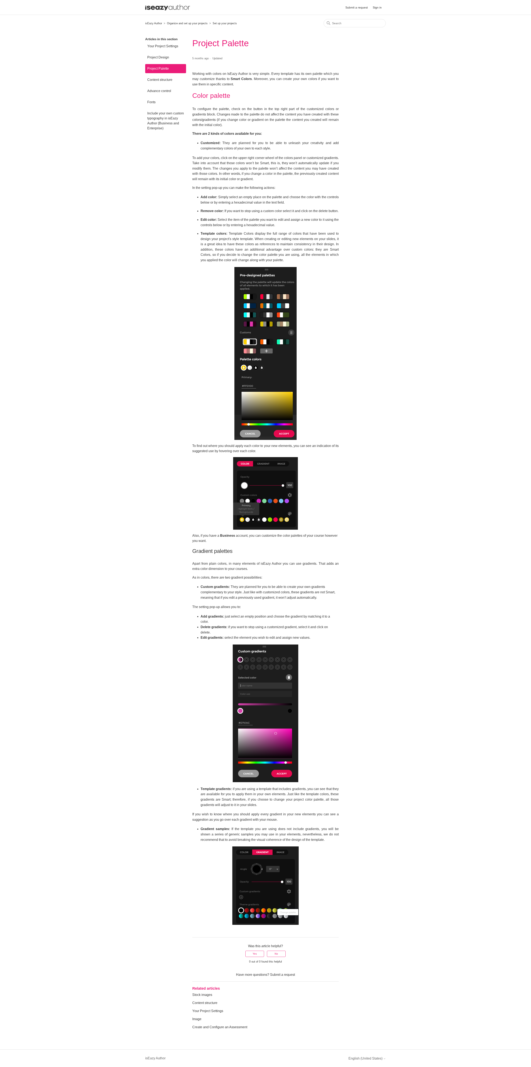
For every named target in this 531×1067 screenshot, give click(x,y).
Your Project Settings (162, 46)
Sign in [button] (377, 7)
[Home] (167, 7)
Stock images (202, 995)
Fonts (151, 102)
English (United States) (365, 1058)
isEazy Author (153, 23)
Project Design (158, 57)
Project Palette (158, 68)
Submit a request (356, 7)
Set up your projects (225, 23)
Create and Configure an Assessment (219, 1027)
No (276, 953)
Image (196, 1019)
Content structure (159, 79)
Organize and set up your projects (187, 23)
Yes (255, 953)
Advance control (159, 91)
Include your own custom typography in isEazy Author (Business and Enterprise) (165, 121)
